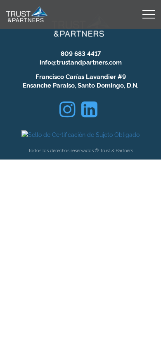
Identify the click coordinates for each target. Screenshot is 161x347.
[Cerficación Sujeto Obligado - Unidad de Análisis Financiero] (80, 132)
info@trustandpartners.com (81, 62)
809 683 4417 (81, 53)
